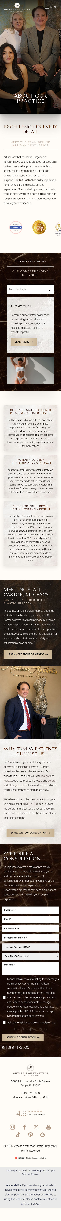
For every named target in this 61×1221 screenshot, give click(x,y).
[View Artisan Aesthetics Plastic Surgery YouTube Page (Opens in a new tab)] (49, 1129)
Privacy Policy (22, 1029)
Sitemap (10, 1170)
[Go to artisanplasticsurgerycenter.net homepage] (17, 7)
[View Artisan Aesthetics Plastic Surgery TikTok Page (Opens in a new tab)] (18, 1137)
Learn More (22, 341)
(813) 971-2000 (32, 804)
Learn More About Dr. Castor (26, 654)
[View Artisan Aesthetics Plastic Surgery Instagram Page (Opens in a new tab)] (12, 1129)
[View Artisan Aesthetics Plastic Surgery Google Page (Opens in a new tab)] (43, 1137)
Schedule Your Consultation (29, 832)
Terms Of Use (39, 1029)
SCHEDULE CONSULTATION (21, 1037)
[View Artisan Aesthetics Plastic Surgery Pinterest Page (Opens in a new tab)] (31, 1137)
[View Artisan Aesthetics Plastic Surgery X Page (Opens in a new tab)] (36, 1129)
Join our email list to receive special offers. (31, 1022)
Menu (53, 7)
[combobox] (30, 937)
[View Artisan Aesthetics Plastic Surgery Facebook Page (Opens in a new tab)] (24, 1129)
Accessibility (34, 1170)
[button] (47, 7)
